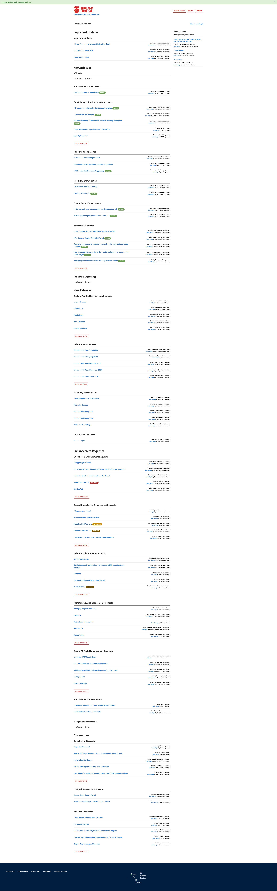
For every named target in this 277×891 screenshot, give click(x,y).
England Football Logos (83, 760)
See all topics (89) (81, 643)
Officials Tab (78, 489)
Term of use (35, 871)
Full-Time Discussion (83, 811)
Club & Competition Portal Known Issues (93, 102)
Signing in (78, 615)
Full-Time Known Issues (85, 151)
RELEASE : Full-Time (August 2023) (87, 377)
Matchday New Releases (85, 392)
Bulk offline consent (85, 482)
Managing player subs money (85, 609)
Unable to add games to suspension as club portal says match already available (101, 245)
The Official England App (85, 276)
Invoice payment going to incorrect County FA (95, 216)
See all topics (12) (81, 851)
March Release (79, 322)
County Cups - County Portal (85, 795)
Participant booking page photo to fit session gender (95, 705)
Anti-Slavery (10, 871)
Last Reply (151, 45)
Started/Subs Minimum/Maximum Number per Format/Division (98, 837)
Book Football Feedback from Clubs (87, 712)
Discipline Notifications (87, 524)
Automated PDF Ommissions (85, 657)
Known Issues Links (81, 57)
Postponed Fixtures (81, 824)
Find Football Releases (84, 434)
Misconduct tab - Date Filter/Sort (87, 517)
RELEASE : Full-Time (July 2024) (86, 357)
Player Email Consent (82, 747)
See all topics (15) (81, 143)
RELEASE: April (79, 441)
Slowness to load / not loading (86, 187)
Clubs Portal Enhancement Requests (91, 456)
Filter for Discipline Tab (86, 531)
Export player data (81, 136)
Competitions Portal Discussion (89, 789)
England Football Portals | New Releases (93, 296)
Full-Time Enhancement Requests (89, 553)
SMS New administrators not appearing (92, 171)
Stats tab (77, 574)
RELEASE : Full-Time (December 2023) (88, 370)
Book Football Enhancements (88, 699)
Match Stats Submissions (84, 622)
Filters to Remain (80, 683)
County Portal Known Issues (87, 203)
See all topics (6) (81, 384)
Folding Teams (79, 677)
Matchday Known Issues (85, 180)
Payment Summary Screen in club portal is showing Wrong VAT (98, 122)
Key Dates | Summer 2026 (83, 51)
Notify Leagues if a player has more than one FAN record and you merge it (99, 566)
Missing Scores (83, 587)
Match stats (78, 628)
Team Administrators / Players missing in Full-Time (93, 164)
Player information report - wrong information (92, 129)
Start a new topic (196, 24)
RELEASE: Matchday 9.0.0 (84, 418)
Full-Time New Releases (85, 344)
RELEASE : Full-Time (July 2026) (86, 350)
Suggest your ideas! (83, 463)
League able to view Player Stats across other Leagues (95, 831)
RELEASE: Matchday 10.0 (83, 412)
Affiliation (78, 73)
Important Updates (83, 38)
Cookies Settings (60, 871)
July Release (79, 308)
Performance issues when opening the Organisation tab (98, 209)
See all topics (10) (81, 336)
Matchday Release (81, 405)
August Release (80, 302)
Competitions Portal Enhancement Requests (95, 505)
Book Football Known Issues (87, 86)
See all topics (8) (81, 268)
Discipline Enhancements (85, 721)
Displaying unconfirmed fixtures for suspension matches (99, 261)
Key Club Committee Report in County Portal (91, 664)
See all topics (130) (81, 594)
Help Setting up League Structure (87, 844)
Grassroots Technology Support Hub (87, 14)
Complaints (47, 871)
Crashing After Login (85, 193)
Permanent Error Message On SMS (87, 158)
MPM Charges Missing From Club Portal (92, 238)
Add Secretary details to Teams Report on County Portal (96, 670)
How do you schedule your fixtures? (89, 817)
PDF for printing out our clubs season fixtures (91, 767)
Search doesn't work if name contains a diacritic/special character (100, 469)
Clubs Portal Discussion (85, 741)
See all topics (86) (81, 545)
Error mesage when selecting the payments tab (96, 108)
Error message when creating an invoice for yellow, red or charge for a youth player (101, 253)
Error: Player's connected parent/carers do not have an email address (101, 773)
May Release (79, 315)
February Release (80, 328)
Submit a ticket (179, 11)
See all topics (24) (81, 691)
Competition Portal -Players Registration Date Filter (94, 537)
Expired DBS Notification (87, 115)
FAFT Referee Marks (81, 559)
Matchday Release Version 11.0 (87, 398)
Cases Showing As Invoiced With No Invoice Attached (94, 231)
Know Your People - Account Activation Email (92, 44)
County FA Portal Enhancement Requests (93, 651)
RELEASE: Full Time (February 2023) (87, 363)
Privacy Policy (23, 871)
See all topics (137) (81, 497)
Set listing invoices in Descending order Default (92, 476)
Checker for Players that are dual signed (89, 580)
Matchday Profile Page (83, 425)
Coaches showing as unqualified (89, 92)
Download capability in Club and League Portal (92, 802)
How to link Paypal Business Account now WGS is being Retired (98, 753)
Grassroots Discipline (84, 225)
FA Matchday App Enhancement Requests (93, 603)
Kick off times (79, 635)
